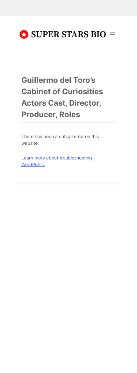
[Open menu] (112, 34)
